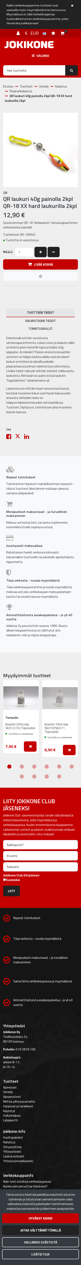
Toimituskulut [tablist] (40, 328)
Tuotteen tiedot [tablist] (40, 312)
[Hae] (71, 70)
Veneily (8, 1092)
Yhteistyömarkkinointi (18, 1161)
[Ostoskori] (62, 33)
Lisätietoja (40, 1254)
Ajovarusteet (12, 1096)
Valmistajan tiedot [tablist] (40, 320)
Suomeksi (13, 880)
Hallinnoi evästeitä (40, 1242)
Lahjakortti (10, 1120)
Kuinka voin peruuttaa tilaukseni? (25, 1186)
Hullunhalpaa (11, 1115)
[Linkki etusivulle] (29, 45)
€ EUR (34, 33)
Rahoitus (9, 1142)
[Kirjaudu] (19, 33)
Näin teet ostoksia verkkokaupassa (27, 1181)
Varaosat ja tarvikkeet (18, 1106)
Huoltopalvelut (13, 1137)
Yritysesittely (12, 1147)
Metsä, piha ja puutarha (19, 1101)
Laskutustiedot (13, 1156)
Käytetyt (9, 1111)
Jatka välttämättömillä (40, 1230)
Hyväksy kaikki (40, 1218)
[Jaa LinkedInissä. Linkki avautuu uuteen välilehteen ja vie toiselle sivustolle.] (28, 437)
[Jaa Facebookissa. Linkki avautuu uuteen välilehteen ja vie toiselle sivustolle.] (10, 437)
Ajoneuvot (10, 1087)
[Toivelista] (53, 33)
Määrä (8, 252)
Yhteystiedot (12, 1151)
